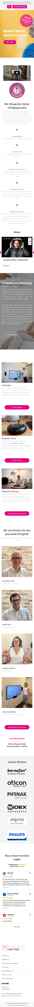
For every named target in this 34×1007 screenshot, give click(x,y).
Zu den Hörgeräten (9, 30)
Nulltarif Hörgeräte (7, 978)
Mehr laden (17, 926)
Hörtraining (5, 967)
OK (9, 6)
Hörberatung (5, 959)
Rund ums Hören (7, 238)
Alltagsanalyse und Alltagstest (10, 963)
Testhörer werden (7, 975)
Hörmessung (5, 956)
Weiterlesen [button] (6, 887)
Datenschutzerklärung (20, 1005)
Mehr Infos (6, 265)
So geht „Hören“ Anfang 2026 (15, 260)
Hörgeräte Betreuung (8, 971)
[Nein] (32, 5)
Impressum (11, 1005)
